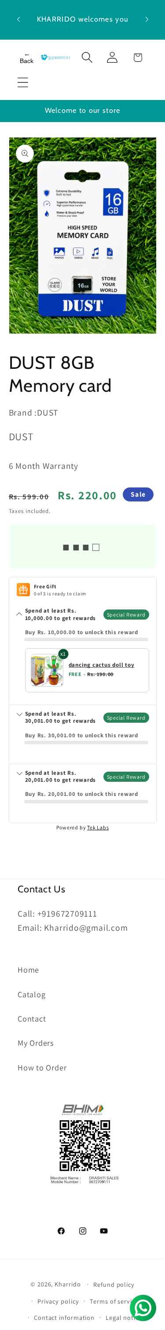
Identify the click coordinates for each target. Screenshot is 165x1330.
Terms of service (114, 1301)
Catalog (31, 994)
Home (28, 969)
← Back (26, 57)
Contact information (64, 1317)
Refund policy (114, 1284)
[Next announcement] (147, 19)
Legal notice (124, 1317)
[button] (22, 82)
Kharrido (68, 1284)
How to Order (42, 1067)
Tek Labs (98, 827)
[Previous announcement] (18, 19)
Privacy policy (58, 1301)
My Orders (36, 1042)
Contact (32, 1018)
